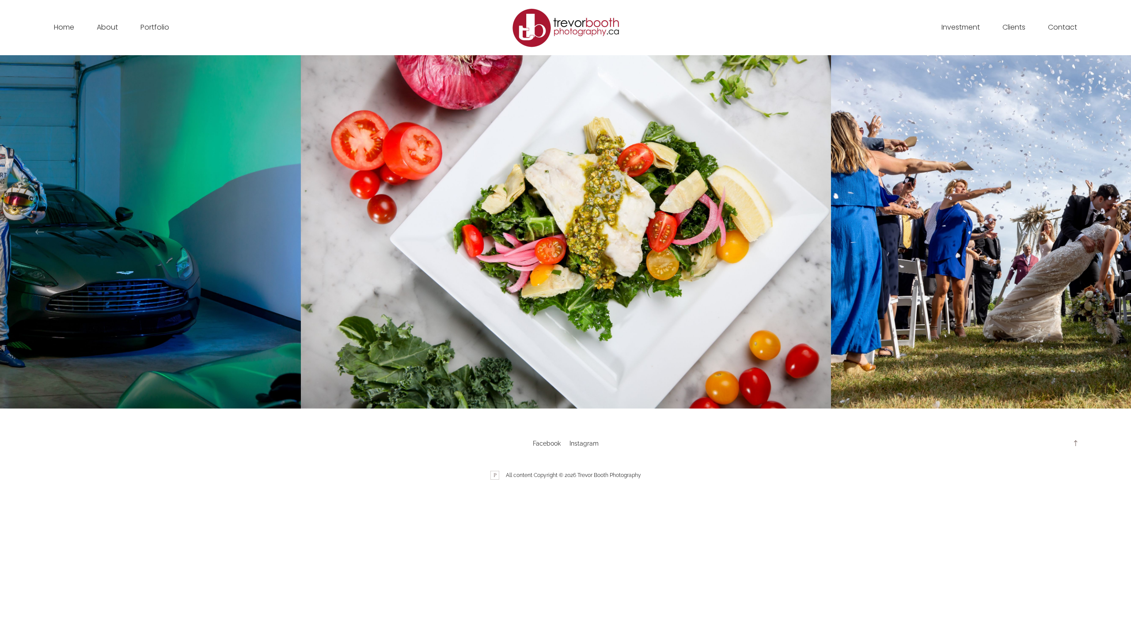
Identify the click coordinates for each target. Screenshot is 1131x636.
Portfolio (154, 27)
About (107, 27)
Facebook (547, 443)
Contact (1062, 27)
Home (64, 27)
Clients (1013, 27)
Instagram (584, 443)
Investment (960, 27)
